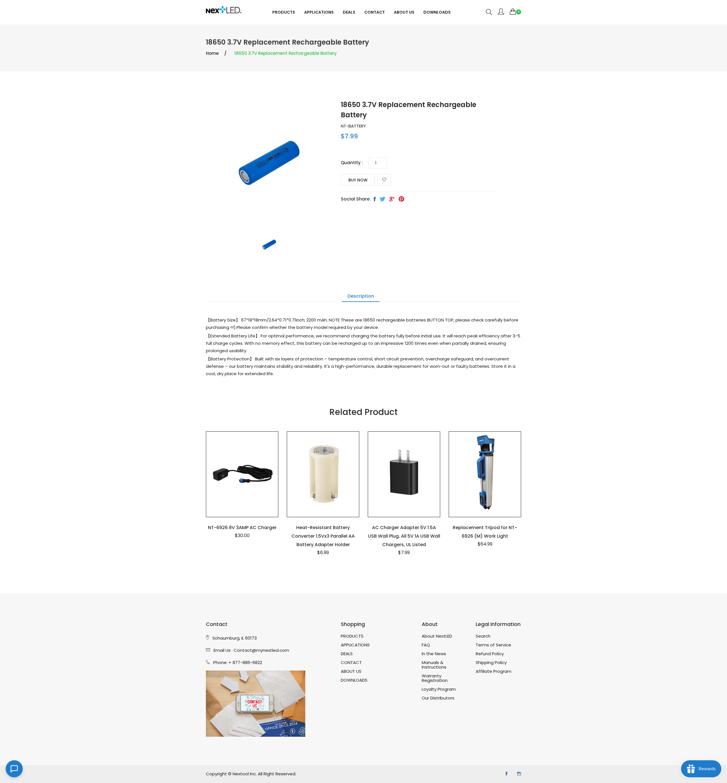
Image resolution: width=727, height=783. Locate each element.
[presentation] (269, 245)
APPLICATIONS (319, 12)
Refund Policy (490, 654)
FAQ (426, 645)
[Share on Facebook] (374, 199)
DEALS (349, 12)
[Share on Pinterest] (401, 199)
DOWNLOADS (437, 12)
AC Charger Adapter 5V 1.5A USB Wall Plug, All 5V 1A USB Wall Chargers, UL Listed (404, 536)
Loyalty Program (439, 689)
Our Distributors (438, 698)
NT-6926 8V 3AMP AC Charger (242, 527)
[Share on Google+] (392, 199)
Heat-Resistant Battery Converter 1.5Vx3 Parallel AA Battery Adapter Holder (323, 536)
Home (212, 53)
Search (483, 636)
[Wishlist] (384, 179)
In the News (434, 654)
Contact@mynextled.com (261, 650)
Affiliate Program (493, 671)
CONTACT (374, 12)
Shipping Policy (491, 662)
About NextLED (437, 636)
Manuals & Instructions (434, 664)
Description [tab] (361, 296)
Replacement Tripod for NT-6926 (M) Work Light (485, 531)
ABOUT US (404, 12)
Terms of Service (493, 645)
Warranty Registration (435, 678)
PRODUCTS (283, 12)
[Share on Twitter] (382, 199)
